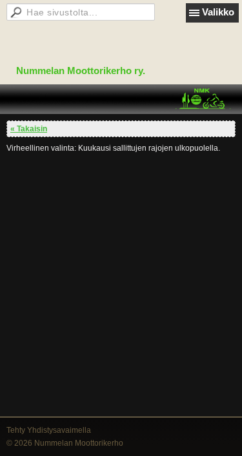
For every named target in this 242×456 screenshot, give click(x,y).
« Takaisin (28, 128)
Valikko (218, 11)
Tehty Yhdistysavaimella (48, 430)
